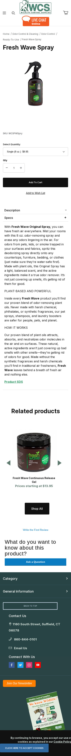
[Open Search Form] (13, 13)
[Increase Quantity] (21, 168)
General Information (18, 591)
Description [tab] (12, 210)
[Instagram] (29, 665)
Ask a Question (35, 561)
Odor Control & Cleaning (25, 34)
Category (10, 578)
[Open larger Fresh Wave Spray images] (35, 83)
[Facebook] (12, 665)
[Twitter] (20, 665)
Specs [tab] (8, 218)
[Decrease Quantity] (6, 168)
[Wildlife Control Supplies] (35, 7)
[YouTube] (38, 665)
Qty (5, 160)
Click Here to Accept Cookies (24, 747)
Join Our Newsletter (19, 683)
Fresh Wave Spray (31, 39)
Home (6, 34)
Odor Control (48, 34)
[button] (8, 463)
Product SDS (13, 382)
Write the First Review (35, 529)
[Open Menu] (4, 13)
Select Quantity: (12, 144)
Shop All (37, 508)
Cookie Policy (62, 741)
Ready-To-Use (11, 39)
